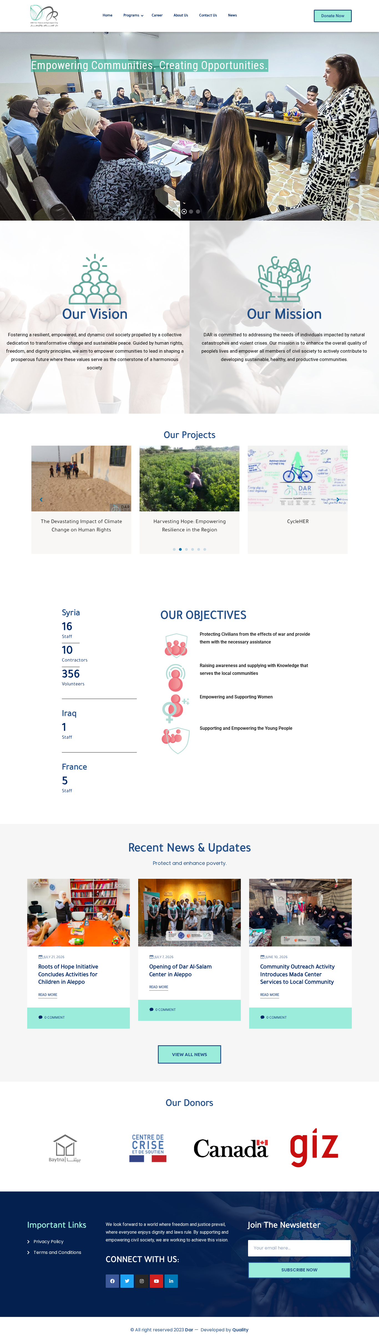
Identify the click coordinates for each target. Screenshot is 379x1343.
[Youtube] (156, 1281)
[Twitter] (127, 1281)
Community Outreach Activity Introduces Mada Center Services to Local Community (297, 975)
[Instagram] (141, 1281)
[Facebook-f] (112, 1281)
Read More (47, 995)
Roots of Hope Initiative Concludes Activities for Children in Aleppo (68, 975)
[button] (174, 549)
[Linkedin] (171, 1281)
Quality (240, 1330)
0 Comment (54, 1018)
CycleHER (189, 522)
